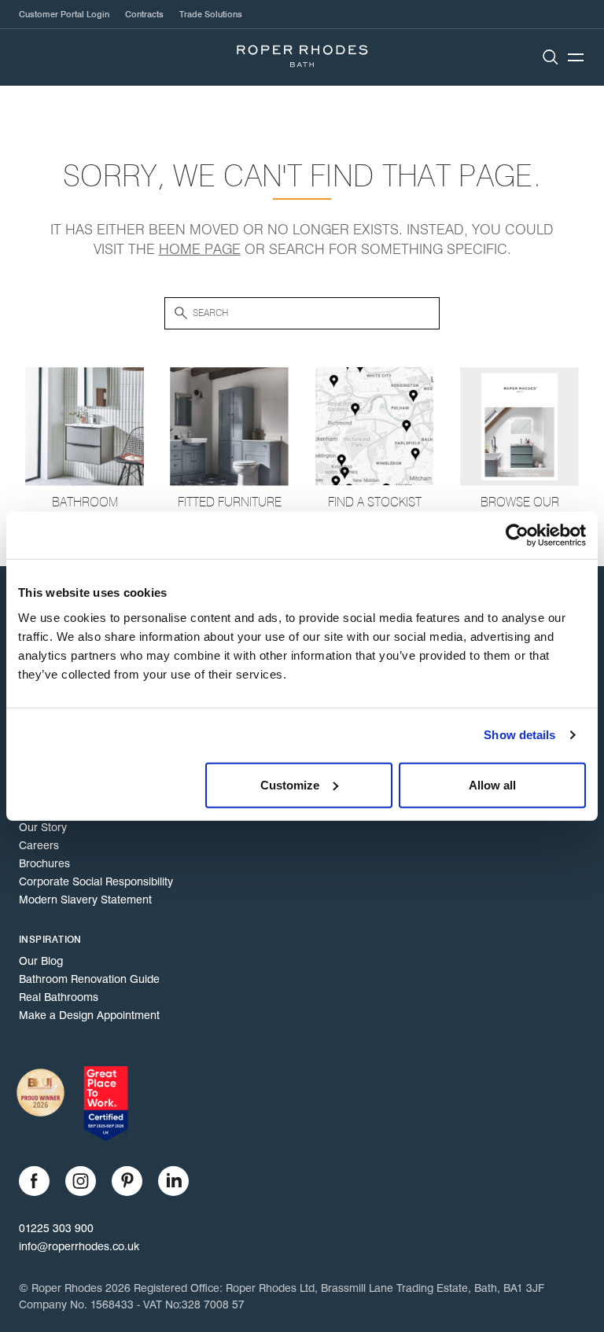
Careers (39, 845)
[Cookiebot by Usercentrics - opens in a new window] (517, 535)
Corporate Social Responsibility (96, 881)
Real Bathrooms (58, 997)
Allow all (492, 784)
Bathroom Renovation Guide (89, 979)
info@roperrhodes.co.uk (79, 1246)
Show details (519, 734)
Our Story (43, 827)
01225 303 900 (56, 1228)
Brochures (44, 863)
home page (200, 249)
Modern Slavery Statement (85, 899)
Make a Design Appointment (89, 1015)
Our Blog (41, 961)
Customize (289, 784)
